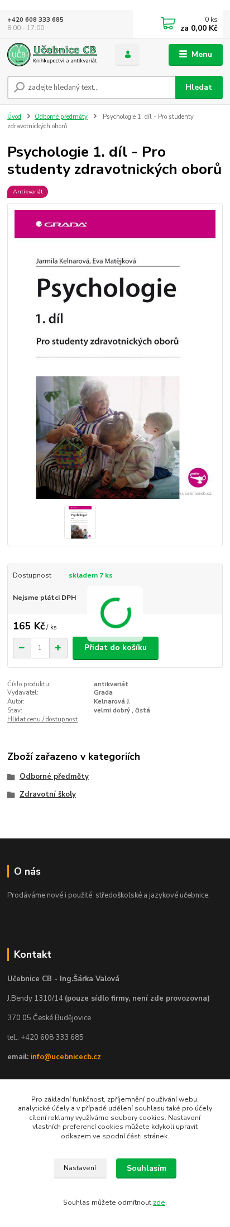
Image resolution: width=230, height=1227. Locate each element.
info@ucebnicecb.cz (66, 1057)
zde (159, 1202)
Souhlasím (146, 1168)
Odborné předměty (61, 117)
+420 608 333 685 (35, 20)
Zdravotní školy (48, 794)
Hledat (198, 87)
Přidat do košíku (115, 647)
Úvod (14, 117)
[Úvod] (52, 54)
